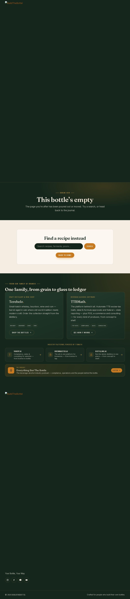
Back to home (65, 255)
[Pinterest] (20, 580)
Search (90, 246)
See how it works (82, 332)
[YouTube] (26, 580)
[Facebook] (14, 580)
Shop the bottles (20, 332)
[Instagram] (7, 580)
